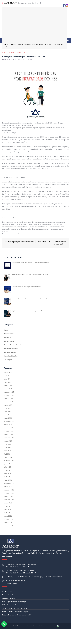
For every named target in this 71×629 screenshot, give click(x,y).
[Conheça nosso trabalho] (58, 626)
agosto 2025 (8, 405)
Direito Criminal (9, 341)
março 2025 (8, 418)
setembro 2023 (9, 460)
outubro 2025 (8, 398)
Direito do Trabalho (10, 352)
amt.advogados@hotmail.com (16, 580)
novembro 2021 (9, 519)
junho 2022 (7, 506)
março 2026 (8, 385)
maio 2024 (7, 451)
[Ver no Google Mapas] (28, 567)
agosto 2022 (8, 503)
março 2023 (8, 480)
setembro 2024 (9, 438)
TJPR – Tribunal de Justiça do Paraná (14, 608)
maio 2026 (7, 382)
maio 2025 (7, 415)
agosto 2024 (8, 441)
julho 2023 (7, 467)
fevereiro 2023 (8, 483)
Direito (6, 330)
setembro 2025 (9, 402)
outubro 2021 (8, 522)
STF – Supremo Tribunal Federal (13, 605)
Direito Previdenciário (14, 52)
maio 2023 (7, 474)
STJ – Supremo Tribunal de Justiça (14, 601)
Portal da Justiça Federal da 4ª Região (15, 611)
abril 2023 (7, 477)
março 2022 (8, 516)
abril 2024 (7, 454)
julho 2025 (7, 408)
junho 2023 (7, 470)
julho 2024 (7, 444)
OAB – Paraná (7, 591)
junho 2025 (7, 412)
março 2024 (8, 457)
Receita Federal (7, 595)
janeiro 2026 (8, 389)
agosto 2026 (8, 372)
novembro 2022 (9, 493)
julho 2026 (7, 376)
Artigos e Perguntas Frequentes (20, 44)
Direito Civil (7, 337)
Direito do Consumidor (11, 348)
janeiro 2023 (8, 487)
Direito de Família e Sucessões (13, 345)
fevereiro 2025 (8, 421)
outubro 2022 (8, 496)
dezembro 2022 (9, 490)
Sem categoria (8, 359)
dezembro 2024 (9, 428)
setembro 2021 (9, 526)
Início (6, 44)
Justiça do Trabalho (8, 598)
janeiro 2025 (8, 425)
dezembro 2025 (9, 392)
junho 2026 (7, 379)
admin (30, 59)
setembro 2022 (9, 500)
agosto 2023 (8, 464)
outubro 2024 (8, 434)
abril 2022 (7, 513)
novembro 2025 (9, 395)
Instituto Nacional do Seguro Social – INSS (17, 615)
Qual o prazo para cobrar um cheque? (21, 242)
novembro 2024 (9, 431)
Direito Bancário (9, 334)
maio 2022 (7, 509)
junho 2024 (7, 447)
